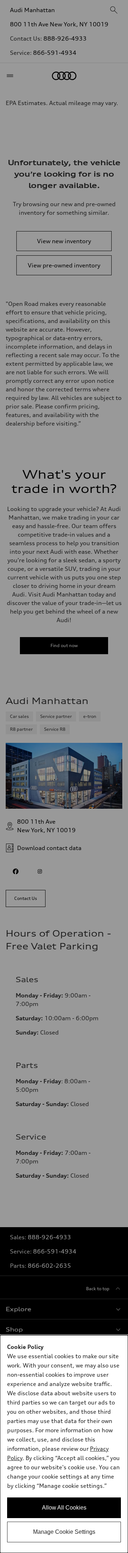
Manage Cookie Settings (64, 1532)
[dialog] (64, 1444)
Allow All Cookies (64, 1508)
